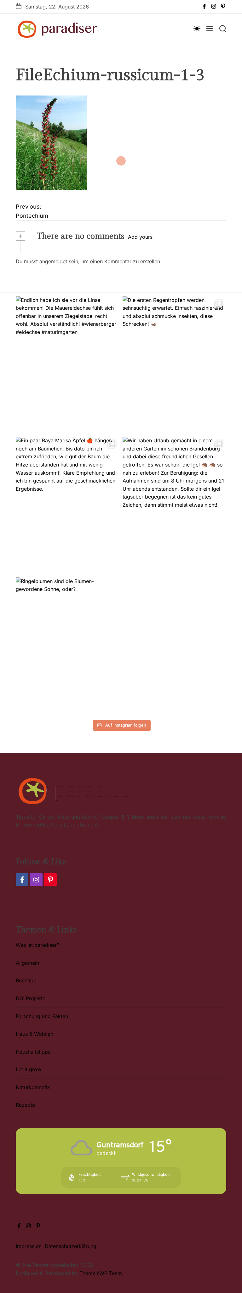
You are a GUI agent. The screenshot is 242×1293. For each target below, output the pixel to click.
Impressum (29, 1246)
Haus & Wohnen (34, 1034)
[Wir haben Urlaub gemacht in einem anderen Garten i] (174, 505)
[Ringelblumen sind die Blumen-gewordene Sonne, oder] (67, 646)
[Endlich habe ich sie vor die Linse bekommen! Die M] (67, 365)
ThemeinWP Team (100, 1273)
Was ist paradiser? (37, 945)
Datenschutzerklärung (70, 1246)
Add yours (140, 237)
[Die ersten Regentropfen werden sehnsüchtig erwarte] (174, 365)
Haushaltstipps (33, 1052)
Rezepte (25, 1105)
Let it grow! (29, 1069)
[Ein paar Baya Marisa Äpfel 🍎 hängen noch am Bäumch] (67, 505)
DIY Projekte (30, 998)
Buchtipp (26, 980)
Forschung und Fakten (42, 1016)
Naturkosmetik (33, 1087)
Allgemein (27, 963)
